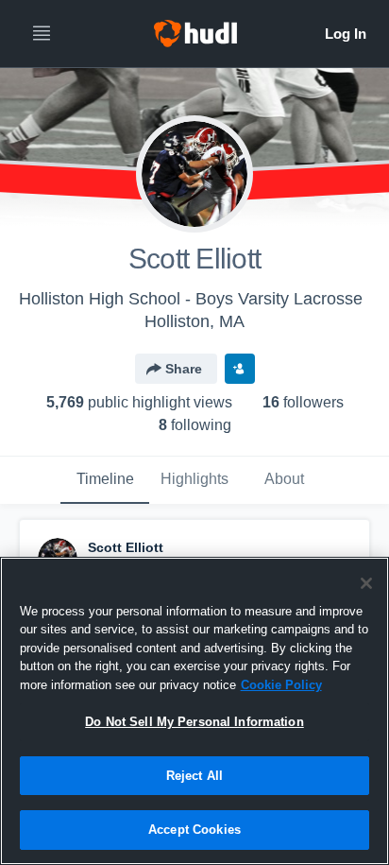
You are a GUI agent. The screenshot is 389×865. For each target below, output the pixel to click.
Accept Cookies (194, 829)
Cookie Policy (281, 685)
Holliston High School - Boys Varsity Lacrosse (191, 298)
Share (183, 368)
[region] (194, 711)
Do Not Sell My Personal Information (194, 722)
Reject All (194, 776)
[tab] (104, 480)
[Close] (366, 583)
